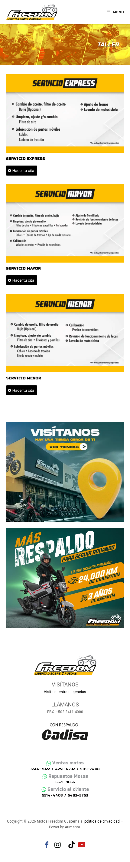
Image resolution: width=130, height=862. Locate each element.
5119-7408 (89, 769)
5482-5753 (78, 795)
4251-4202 (65, 769)
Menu (118, 12)
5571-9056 (65, 782)
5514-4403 (52, 795)
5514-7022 (40, 769)
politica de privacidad (102, 821)
